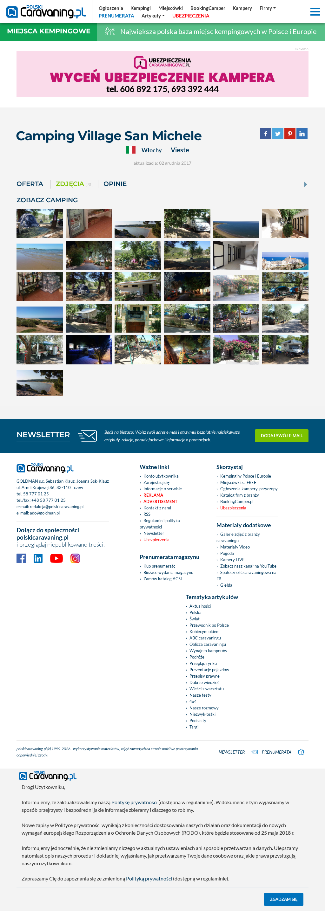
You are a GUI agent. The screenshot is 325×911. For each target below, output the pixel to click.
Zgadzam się (284, 899)
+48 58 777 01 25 (48, 500)
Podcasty (197, 720)
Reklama (153, 495)
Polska (195, 612)
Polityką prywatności (149, 878)
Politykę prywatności (134, 802)
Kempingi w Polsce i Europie (245, 476)
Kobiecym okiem (204, 631)
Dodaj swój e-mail (282, 435)
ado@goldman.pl (45, 512)
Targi (193, 726)
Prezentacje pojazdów (209, 669)
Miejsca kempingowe (48, 31)
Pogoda (227, 553)
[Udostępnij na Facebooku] (265, 133)
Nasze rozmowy (204, 707)
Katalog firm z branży (239, 495)
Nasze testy (200, 695)
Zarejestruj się (156, 482)
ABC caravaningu (205, 637)
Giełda (226, 585)
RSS (146, 514)
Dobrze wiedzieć (204, 682)
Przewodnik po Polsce (209, 625)
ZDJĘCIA (75, 184)
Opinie (115, 184)
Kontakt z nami (157, 507)
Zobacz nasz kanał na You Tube (248, 566)
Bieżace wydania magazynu (168, 572)
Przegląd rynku (203, 663)
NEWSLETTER (43, 434)
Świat (194, 618)
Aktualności (200, 606)
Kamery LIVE (232, 559)
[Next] (305, 184)
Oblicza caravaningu (207, 644)
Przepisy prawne (204, 676)
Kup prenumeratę (159, 566)
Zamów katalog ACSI (162, 578)
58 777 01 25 (36, 493)
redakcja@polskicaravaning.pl (56, 506)
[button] (153, 15)
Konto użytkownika (161, 476)
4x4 (193, 701)
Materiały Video (235, 546)
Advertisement (160, 501)
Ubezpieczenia (156, 539)
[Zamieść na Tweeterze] (277, 133)
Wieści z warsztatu (206, 688)
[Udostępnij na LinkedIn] (302, 133)
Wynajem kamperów (208, 650)
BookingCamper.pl (236, 501)
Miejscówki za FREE (238, 482)
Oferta (30, 184)
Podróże (196, 656)
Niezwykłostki (202, 714)
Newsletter (153, 533)
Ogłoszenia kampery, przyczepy (249, 488)
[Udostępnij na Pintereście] (289, 133)
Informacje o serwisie (162, 488)
